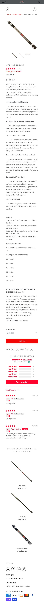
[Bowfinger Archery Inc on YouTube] (19, 569)
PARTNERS (10, 575)
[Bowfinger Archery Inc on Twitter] (8, 569)
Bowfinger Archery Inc (13, 71)
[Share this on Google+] (26, 349)
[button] (11, 69)
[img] (10, 396)
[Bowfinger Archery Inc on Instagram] (24, 569)
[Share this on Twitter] (12, 349)
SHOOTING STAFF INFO (14, 579)
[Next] (35, 9)
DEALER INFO (11, 582)
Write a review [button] (22, 382)
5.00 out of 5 (27, 360)
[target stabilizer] (22, 35)
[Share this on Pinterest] (22, 349)
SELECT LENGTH (11, 329)
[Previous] (8, 9)
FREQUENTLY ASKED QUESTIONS (18, 586)
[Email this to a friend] (31, 349)
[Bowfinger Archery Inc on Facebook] (13, 569)
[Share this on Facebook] (17, 349)
